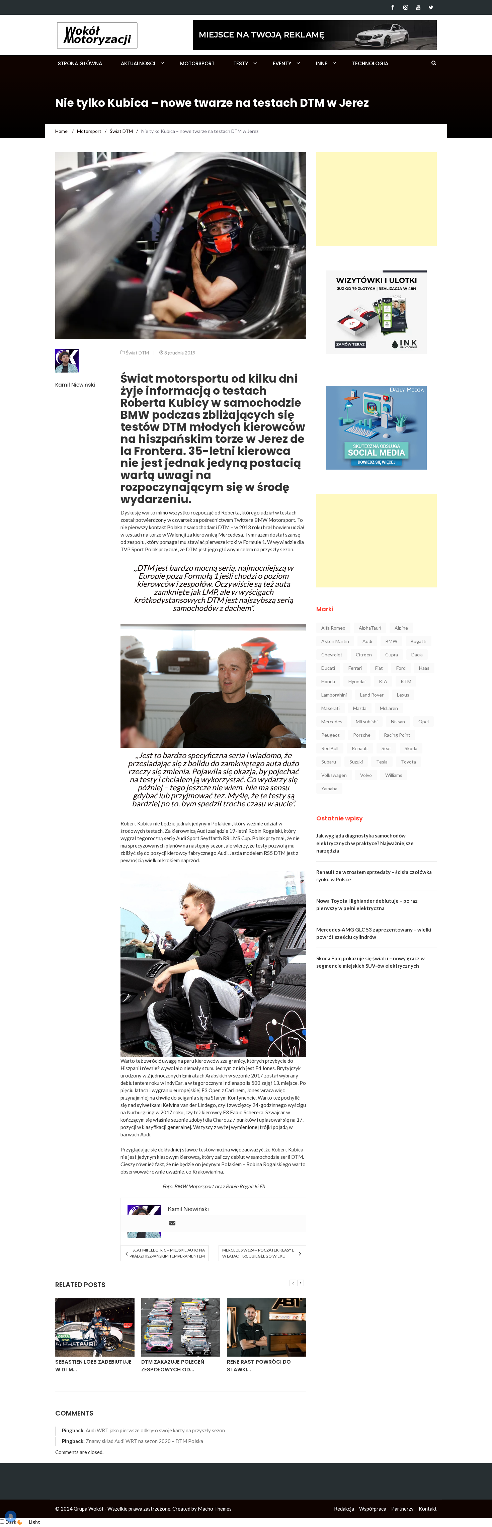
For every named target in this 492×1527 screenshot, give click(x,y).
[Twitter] (431, 7)
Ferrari (355, 668)
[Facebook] (393, 7)
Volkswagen (334, 775)
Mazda (359, 708)
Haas (424, 668)
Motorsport (197, 63)
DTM (297, 1157)
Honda (328, 681)
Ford (401, 668)
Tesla (382, 762)
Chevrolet (331, 654)
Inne (321, 63)
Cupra (391, 654)
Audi (367, 641)
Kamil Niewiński (75, 384)
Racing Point (397, 735)
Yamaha (329, 788)
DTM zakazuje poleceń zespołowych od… (172, 1365)
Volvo (366, 775)
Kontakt (428, 1509)
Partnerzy (402, 1509)
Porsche (362, 735)
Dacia (417, 654)
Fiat (379, 668)
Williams (393, 775)
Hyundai (356, 681)
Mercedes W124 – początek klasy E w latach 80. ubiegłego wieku (258, 1253)
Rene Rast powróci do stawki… (259, 1365)
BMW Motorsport (194, 1186)
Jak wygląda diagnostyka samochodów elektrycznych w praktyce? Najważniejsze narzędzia (365, 843)
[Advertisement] (376, 199)
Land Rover (372, 695)
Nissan (398, 721)
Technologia (370, 63)
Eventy (282, 63)
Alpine (401, 628)
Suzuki (356, 762)
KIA (383, 681)
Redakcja (344, 1509)
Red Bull (329, 748)
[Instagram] (405, 7)
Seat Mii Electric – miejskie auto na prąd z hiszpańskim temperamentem (167, 1253)
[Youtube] (418, 7)
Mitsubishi (367, 721)
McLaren (389, 708)
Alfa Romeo (333, 628)
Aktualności (138, 63)
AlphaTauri (370, 628)
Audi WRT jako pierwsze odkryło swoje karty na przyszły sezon (155, 1430)
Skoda (411, 748)
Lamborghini (334, 695)
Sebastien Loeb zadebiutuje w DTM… (93, 1365)
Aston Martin (335, 641)
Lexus (403, 695)
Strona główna (80, 63)
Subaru (328, 762)
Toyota (408, 762)
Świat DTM (137, 352)
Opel (423, 721)
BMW (391, 641)
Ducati (328, 668)
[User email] (172, 1223)
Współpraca (372, 1509)
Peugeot (330, 735)
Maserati (330, 708)
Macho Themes (215, 1509)
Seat (386, 748)
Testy (240, 63)
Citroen (364, 654)
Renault (360, 748)
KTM (406, 681)
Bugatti (418, 641)
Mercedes (331, 721)
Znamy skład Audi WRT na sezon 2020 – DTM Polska (144, 1441)
